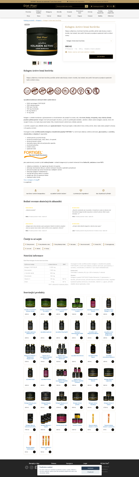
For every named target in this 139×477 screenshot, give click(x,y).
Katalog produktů (98, 6)
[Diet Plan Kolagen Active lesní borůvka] (34, 63)
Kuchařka (104, 471)
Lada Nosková (104, 466)
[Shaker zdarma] (50, 63)
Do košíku (101, 56)
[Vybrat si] (81, 314)
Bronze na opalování (43, 1)
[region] (42, 41)
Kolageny (39, 20)
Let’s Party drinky (56, 1)
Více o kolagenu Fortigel (31, 180)
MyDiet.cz (105, 469)
